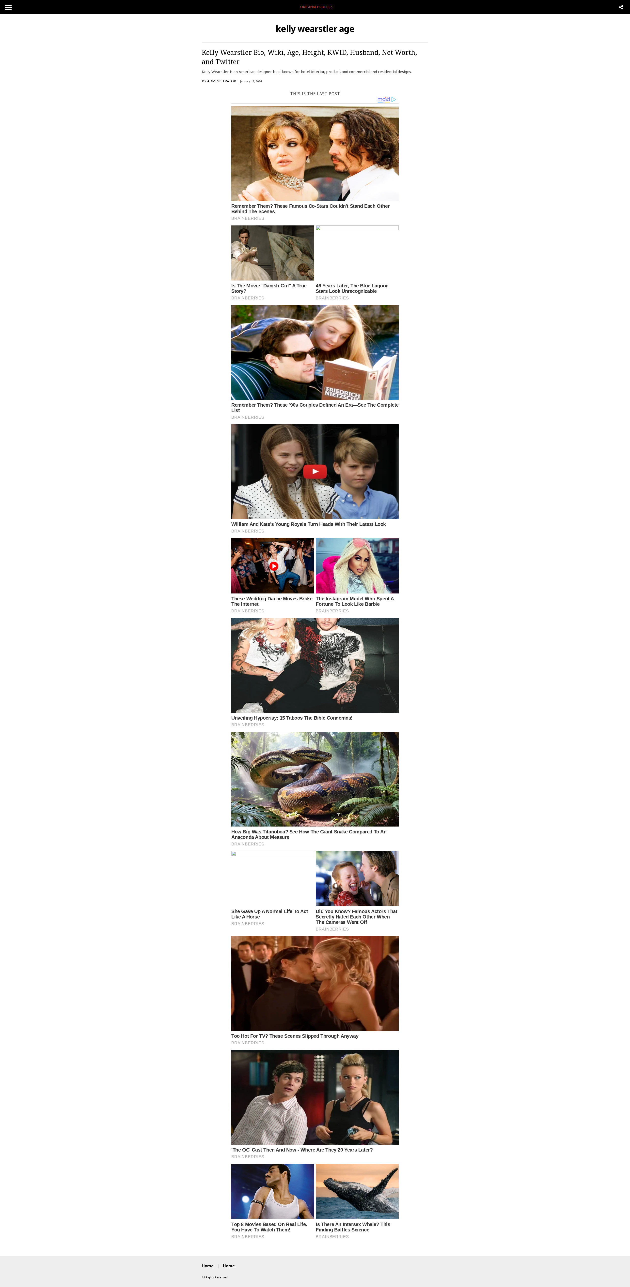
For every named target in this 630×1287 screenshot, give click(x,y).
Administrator (221, 81)
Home (208, 1266)
